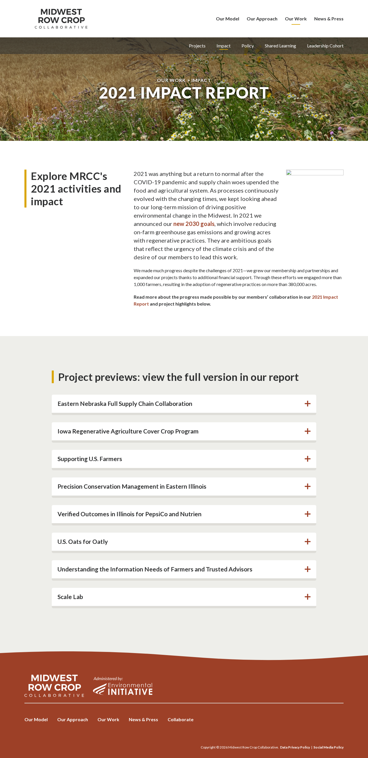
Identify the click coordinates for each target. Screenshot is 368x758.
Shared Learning (280, 45)
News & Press (329, 18)
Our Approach (262, 18)
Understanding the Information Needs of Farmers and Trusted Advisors (154, 569)
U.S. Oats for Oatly (82, 541)
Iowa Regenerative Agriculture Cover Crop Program (128, 431)
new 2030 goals (193, 223)
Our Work (296, 18)
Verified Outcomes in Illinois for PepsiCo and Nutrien (129, 513)
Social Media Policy (328, 747)
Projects (197, 45)
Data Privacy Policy (295, 747)
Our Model (227, 18)
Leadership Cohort (325, 45)
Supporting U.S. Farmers (89, 458)
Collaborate (180, 719)
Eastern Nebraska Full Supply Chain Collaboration (124, 403)
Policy (247, 45)
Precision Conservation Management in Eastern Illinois (131, 486)
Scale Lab (70, 596)
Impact (223, 45)
